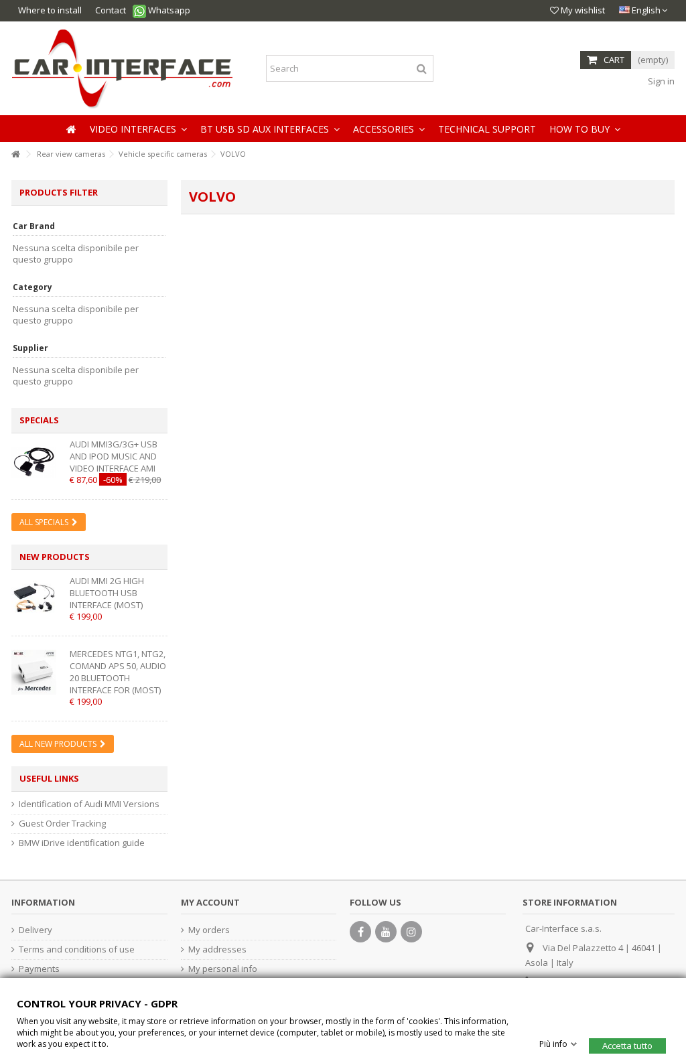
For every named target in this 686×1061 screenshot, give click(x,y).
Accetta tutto (627, 1045)
